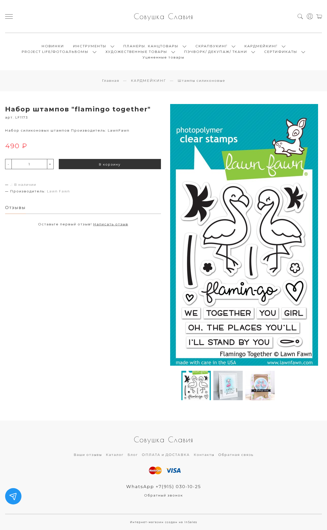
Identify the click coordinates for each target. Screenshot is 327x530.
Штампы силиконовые (201, 80)
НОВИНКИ (53, 46)
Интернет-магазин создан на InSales (163, 522)
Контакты (204, 455)
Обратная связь (235, 455)
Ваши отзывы (88, 455)
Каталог (115, 455)
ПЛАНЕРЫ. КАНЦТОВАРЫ (151, 46)
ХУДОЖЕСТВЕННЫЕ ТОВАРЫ (136, 52)
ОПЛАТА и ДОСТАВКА (166, 455)
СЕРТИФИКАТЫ (280, 52)
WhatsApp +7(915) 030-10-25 (163, 486)
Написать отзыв (110, 224)
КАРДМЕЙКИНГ (261, 46)
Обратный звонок (163, 495)
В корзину (110, 164)
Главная (110, 80)
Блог (132, 455)
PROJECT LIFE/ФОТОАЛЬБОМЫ (55, 52)
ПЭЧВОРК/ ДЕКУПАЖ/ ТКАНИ (215, 52)
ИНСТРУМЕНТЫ (90, 46)
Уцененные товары (163, 57)
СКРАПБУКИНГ (211, 46)
